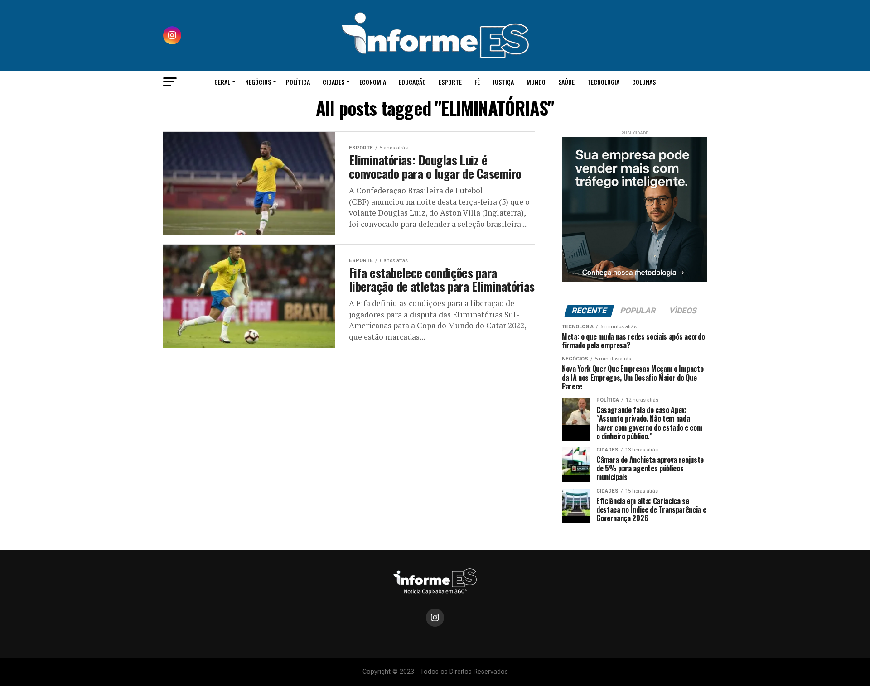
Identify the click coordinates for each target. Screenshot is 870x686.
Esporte (450, 81)
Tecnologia (603, 81)
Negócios (258, 81)
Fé (477, 81)
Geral (222, 81)
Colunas (644, 81)
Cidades (333, 81)
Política (298, 81)
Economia (372, 81)
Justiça (503, 81)
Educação (412, 81)
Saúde (566, 81)
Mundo (536, 81)
